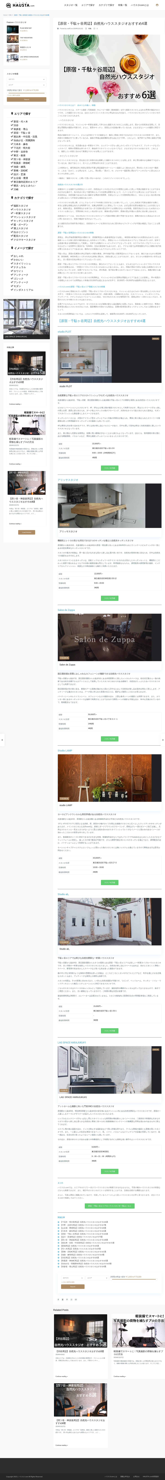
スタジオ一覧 (71, 5)
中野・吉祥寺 (21, 151)
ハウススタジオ (22, 209)
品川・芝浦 (19, 174)
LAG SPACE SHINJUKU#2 (29, 57)
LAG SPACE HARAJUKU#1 (73, 1097)
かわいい (19, 259)
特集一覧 (122, 5)
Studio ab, (64, 949)
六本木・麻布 (21, 144)
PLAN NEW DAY (26, 28)
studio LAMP (65, 805)
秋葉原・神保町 (22, 163)
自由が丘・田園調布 (24, 140)
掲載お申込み (125, 1476)
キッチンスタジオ (23, 220)
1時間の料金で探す (118, 1277)
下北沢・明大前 (22, 148)
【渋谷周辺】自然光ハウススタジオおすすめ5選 (80, 1351)
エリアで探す (88, 5)
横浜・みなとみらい (25, 185)
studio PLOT (65, 386)
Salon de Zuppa (67, 664)
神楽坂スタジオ (25, 47)
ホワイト (19, 271)
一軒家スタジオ (22, 213)
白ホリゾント (21, 232)
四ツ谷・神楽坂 (22, 159)
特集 (10, 15)
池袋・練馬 (19, 166)
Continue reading (61, 1376)
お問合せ (136, 1476)
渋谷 (16, 125)
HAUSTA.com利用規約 (151, 1476)
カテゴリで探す (106, 5)
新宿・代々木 (21, 121)
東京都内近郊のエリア (26, 182)
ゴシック (19, 278)
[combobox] (73, 1278)
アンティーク (21, 274)
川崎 (16, 189)
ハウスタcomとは (140, 5)
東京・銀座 (19, 155)
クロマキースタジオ (25, 239)
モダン (17, 286)
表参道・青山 (21, 129)
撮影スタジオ (21, 205)
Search (72, 1287)
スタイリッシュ (22, 263)
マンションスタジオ (25, 217)
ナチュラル (20, 267)
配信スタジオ (21, 236)
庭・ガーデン (21, 224)
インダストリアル (23, 290)
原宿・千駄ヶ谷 (22, 133)
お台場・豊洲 (21, 178)
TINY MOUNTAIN (26, 38)
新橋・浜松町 (21, 170)
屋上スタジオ (21, 228)
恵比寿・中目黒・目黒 (25, 136)
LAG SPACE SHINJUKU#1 (16, 337)
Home (5, 15)
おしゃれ (19, 256)
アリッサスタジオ (68, 531)
